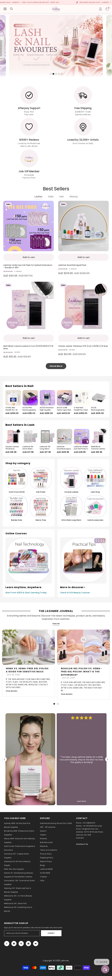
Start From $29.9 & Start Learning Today (26, 592)
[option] (56, 46)
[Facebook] (6, 943)
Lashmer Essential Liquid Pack (72, 265)
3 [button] (56, 74)
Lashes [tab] (38, 196)
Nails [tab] (51, 196)
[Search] (11, 8)
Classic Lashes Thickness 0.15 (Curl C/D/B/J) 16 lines (83, 346)
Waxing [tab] (74, 196)
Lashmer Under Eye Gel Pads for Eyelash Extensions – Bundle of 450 (27, 266)
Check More (56, 366)
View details (11, 691)
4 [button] (59, 74)
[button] (4, 759)
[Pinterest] (21, 943)
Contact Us (82, 844)
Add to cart (29, 257)
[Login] (100, 8)
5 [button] (61, 74)
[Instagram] (14, 943)
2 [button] (53, 74)
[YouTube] (35, 943)
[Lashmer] (30, 759)
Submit (51, 933)
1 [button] (50, 74)
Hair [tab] (61, 196)
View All (56, 623)
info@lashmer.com (90, 829)
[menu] (5, 9)
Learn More (81, 801)
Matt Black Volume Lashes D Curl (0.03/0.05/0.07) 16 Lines (28, 347)
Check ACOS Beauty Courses (75, 592)
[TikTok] (28, 943)
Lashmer (65, 960)
